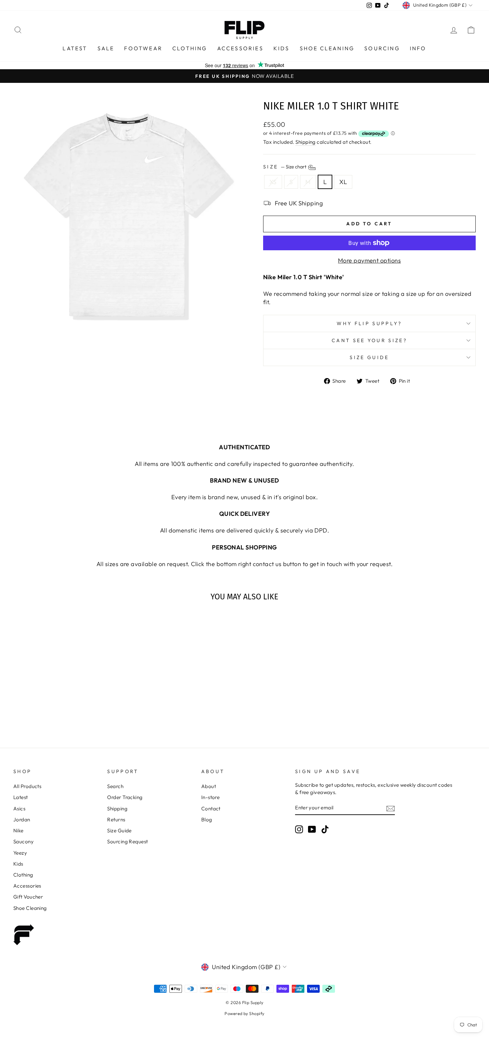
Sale (105, 48)
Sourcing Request (127, 841)
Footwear (143, 48)
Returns (116, 819)
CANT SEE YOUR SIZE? (369, 340)
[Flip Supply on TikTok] (325, 829)
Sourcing (382, 48)
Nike (18, 830)
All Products (27, 786)
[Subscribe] (390, 807)
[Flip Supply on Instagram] (299, 829)
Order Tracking (124, 797)
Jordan (21, 819)
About (208, 786)
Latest (75, 48)
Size (285, 167)
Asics (19, 808)
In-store (210, 797)
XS (273, 182)
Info (418, 48)
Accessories (240, 48)
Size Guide (369, 357)
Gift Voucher (28, 897)
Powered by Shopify (244, 1013)
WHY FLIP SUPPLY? (369, 323)
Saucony (23, 841)
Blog (206, 819)
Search (115, 786)
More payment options (369, 260)
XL (343, 182)
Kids (281, 48)
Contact (211, 808)
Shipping (305, 142)
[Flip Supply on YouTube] (312, 829)
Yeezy (20, 853)
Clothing (189, 48)
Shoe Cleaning (327, 48)
